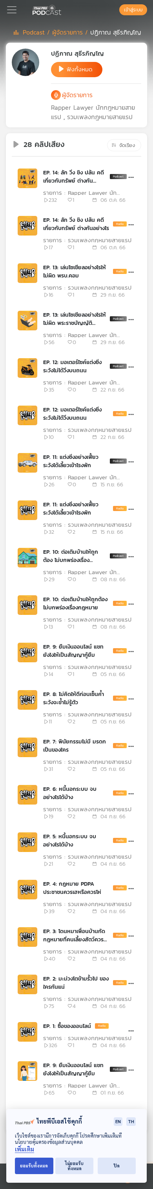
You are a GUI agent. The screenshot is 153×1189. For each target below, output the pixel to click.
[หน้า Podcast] (62, 9)
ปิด (117, 1166)
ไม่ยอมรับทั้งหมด (74, 1165)
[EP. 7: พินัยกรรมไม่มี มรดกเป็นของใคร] (27, 747)
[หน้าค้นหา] (115, 9)
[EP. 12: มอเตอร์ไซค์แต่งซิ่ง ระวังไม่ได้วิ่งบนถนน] (27, 368)
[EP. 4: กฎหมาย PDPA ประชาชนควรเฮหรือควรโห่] (27, 889)
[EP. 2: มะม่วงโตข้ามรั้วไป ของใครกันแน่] (27, 984)
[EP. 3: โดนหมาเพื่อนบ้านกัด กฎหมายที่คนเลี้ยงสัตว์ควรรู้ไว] (27, 937)
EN (118, 1121)
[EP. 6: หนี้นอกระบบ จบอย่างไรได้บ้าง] (27, 795)
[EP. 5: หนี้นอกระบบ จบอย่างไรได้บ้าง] (27, 842)
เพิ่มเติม (24, 1149)
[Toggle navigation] (12, 10)
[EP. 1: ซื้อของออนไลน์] (27, 1032)
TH (131, 1121)
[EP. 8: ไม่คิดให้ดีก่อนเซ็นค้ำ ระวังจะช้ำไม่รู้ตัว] (27, 700)
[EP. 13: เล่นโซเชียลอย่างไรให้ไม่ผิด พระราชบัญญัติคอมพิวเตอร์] (27, 320)
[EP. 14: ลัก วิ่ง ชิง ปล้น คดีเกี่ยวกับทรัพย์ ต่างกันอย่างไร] (27, 178)
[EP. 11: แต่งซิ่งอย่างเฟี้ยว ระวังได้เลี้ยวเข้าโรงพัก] (27, 463)
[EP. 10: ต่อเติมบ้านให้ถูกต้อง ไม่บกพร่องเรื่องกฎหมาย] (27, 557)
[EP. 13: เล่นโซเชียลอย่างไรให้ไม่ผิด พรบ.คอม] (27, 273)
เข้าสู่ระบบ (133, 9)
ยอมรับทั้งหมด (34, 1166)
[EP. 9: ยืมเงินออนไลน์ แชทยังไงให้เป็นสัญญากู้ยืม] (27, 652)
